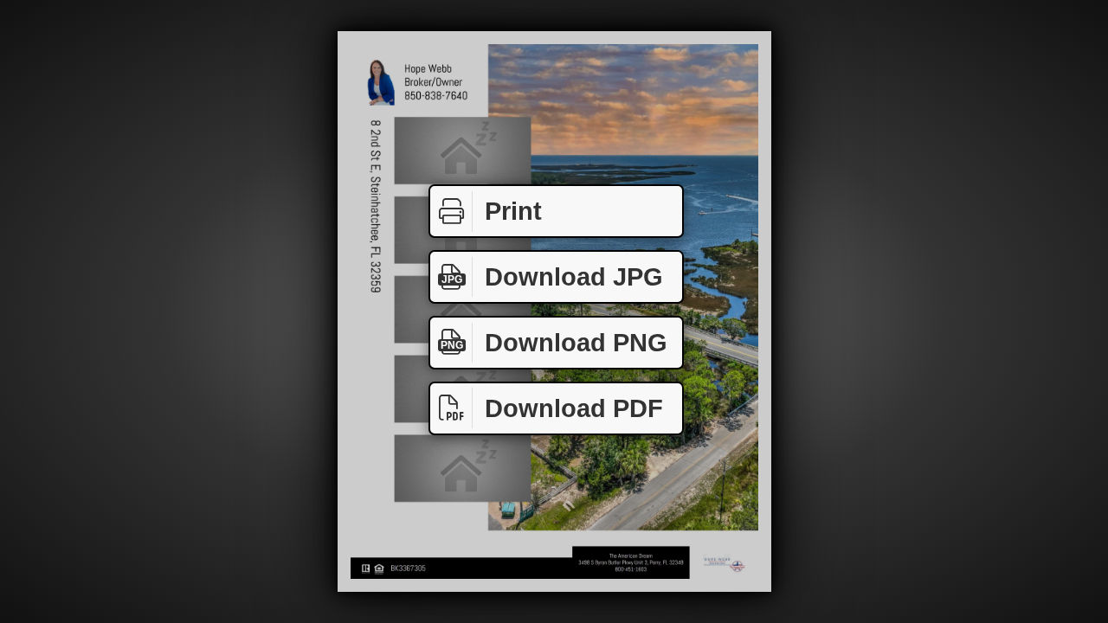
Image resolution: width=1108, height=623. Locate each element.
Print (513, 211)
